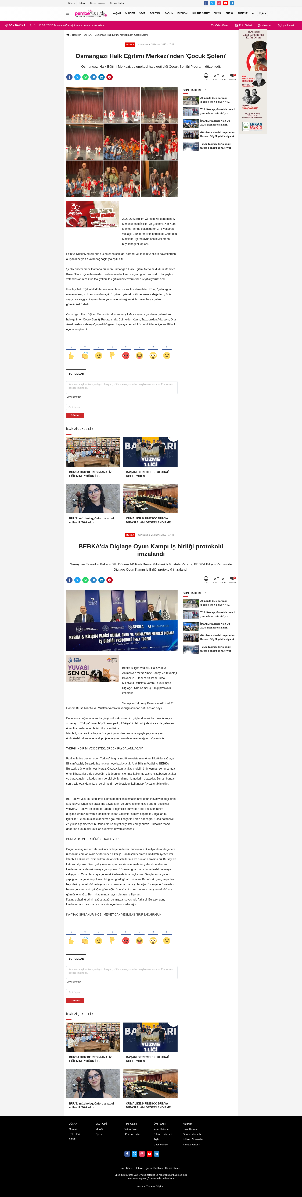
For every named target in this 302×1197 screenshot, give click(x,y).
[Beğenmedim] (112, 349)
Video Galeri (221, 25)
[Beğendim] (71, 349)
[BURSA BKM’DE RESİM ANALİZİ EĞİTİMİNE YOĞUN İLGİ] (93, 452)
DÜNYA (217, 13)
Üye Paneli (287, 25)
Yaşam (117, 13)
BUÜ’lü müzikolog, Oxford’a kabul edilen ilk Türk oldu (91, 520)
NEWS (99, 1129)
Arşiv (156, 1139)
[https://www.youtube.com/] (225, 3)
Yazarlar (266, 25)
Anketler (187, 1124)
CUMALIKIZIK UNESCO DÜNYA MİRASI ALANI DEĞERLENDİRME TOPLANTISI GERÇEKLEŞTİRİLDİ (149, 520)
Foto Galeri (245, 25)
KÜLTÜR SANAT (201, 13)
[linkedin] (101, 77)
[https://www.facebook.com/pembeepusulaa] (206, 3)
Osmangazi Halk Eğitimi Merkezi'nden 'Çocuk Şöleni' (121, 35)
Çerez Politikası (98, 3)
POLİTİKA (155, 13)
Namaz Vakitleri (191, 1144)
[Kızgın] (126, 349)
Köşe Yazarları (132, 1134)
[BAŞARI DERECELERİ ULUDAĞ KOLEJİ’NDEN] (150, 452)
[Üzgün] (167, 349)
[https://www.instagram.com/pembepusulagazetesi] (219, 3)
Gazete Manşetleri (193, 1134)
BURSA (229, 13)
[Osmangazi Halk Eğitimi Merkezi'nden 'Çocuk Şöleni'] (122, 141)
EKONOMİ (182, 13)
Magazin (73, 1129)
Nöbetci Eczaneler (193, 1139)
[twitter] (77, 77)
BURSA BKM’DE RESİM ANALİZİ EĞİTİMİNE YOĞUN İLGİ (90, 474)
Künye (71, 3)
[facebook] (69, 77)
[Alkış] (85, 349)
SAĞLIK (169, 13)
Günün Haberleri (163, 1134)
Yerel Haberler (162, 1129)
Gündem (130, 13)
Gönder (75, 415)
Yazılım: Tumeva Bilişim (150, 1186)
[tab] (76, 373)
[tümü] (253, 13)
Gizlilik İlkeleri (117, 3)
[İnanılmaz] (153, 349)
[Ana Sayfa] (67, 35)
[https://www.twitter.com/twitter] (212, 3)
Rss (122, 1168)
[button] (34, 25)
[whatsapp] (85, 77)
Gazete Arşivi (161, 1144)
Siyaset (99, 1134)
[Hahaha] (139, 349)
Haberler (76, 35)
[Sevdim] (99, 349)
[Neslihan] (232, 3)
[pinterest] (109, 77)
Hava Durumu (190, 1129)
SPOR (142, 13)
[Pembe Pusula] (90, 13)
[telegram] (93, 77)
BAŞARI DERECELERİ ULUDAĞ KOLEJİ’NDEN (147, 474)
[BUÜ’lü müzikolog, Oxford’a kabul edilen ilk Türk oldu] (93, 498)
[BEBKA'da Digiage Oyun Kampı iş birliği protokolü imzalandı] (122, 620)
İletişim (82, 3)
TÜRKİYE (243, 13)
